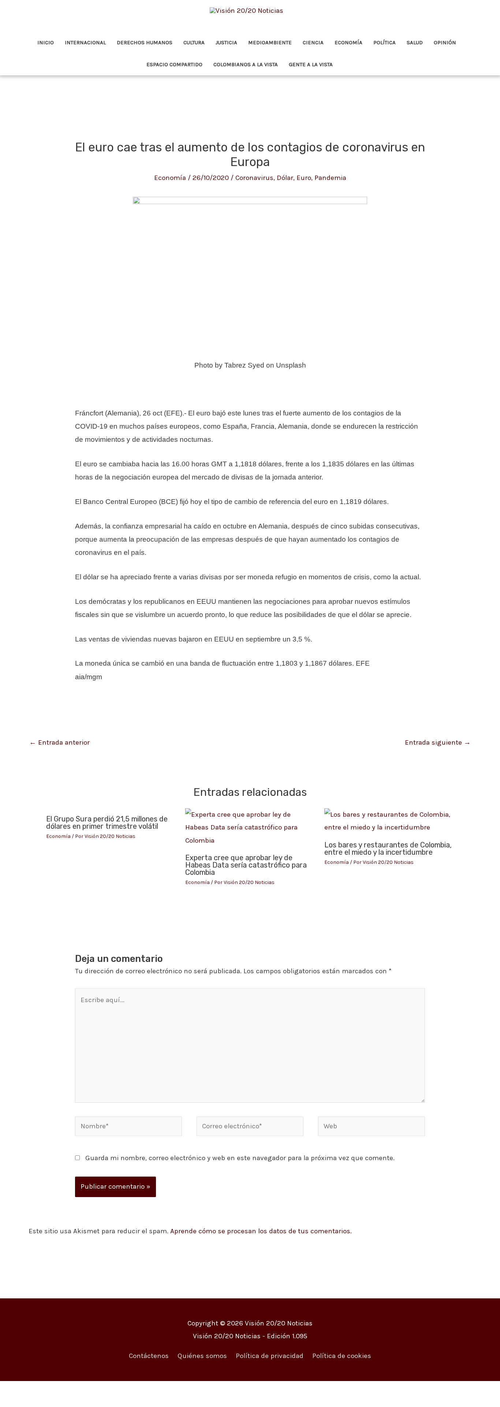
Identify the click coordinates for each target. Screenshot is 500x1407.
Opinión (445, 42)
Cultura (194, 42)
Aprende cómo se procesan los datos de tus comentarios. (261, 1231)
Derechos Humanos (144, 42)
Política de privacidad (269, 1356)
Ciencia (313, 42)
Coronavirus (254, 178)
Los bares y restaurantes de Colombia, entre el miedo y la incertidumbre (388, 848)
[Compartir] (77, 1389)
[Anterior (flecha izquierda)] (14, 1402)
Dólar (285, 178)
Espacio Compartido (174, 64)
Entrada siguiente (438, 742)
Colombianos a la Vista (245, 64)
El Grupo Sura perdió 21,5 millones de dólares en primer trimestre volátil (107, 823)
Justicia (226, 42)
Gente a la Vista (311, 64)
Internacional (85, 42)
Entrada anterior (59, 742)
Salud (415, 42)
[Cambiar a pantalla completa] (45, 1389)
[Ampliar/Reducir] (14, 1389)
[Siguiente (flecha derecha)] (45, 1402)
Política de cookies (341, 1356)
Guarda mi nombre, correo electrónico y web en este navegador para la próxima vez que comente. (240, 1158)
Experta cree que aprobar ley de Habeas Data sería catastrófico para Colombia (246, 865)
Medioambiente (270, 42)
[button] (348, 64)
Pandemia (330, 178)
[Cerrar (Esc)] (108, 1389)
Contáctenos (149, 1356)
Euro (303, 178)
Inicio (45, 42)
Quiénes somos (202, 1356)
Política (384, 42)
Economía (348, 42)
